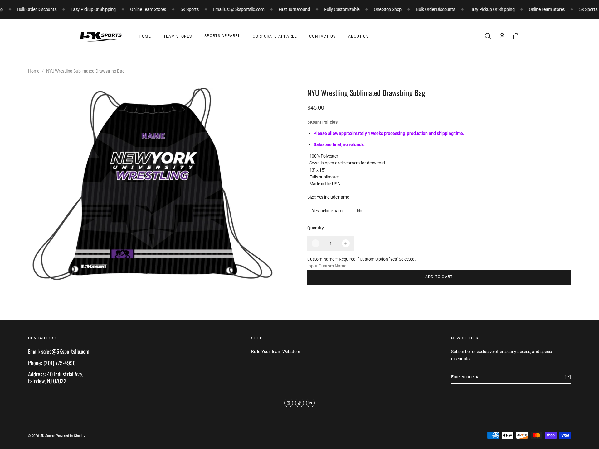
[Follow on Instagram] (288, 403)
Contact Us (322, 36)
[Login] (502, 36)
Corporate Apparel (275, 36)
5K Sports (47, 436)
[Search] (488, 36)
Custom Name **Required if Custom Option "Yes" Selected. (361, 259)
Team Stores (177, 36)
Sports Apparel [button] (222, 36)
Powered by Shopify (70, 436)
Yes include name (328, 210)
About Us (358, 36)
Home (145, 36)
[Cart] (516, 36)
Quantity (315, 227)
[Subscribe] (568, 377)
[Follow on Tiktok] (299, 403)
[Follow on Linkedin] (310, 403)
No (360, 210)
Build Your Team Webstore (275, 351)
